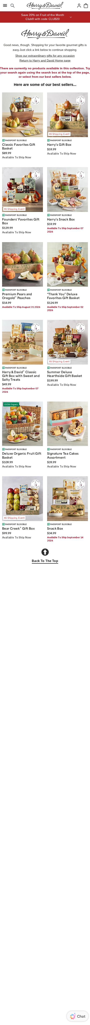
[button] (45, 17)
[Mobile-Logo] (45, 5)
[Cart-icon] (86, 5)
